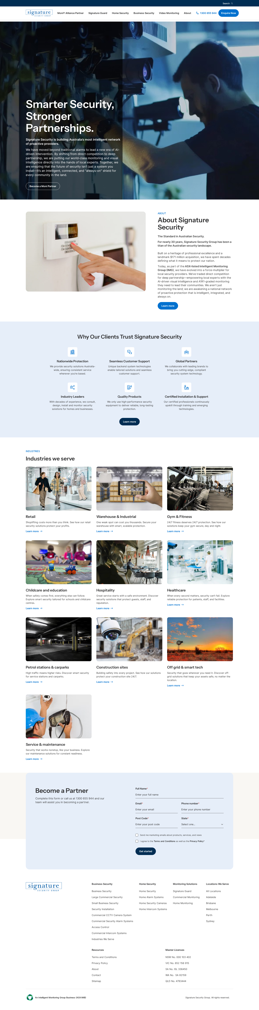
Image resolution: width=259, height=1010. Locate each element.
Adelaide (211, 897)
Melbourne (212, 909)
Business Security (144, 13)
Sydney (210, 921)
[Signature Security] (39, 13)
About (187, 13)
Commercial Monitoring (186, 897)
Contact (96, 975)
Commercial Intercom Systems (109, 933)
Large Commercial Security (107, 897)
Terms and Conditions (164, 841)
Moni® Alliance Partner (70, 13)
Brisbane (211, 903)
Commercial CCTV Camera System (112, 915)
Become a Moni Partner (43, 186)
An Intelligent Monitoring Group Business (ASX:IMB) (60, 997)
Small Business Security (105, 903)
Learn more (167, 305)
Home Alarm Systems (151, 897)
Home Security (120, 13)
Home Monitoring (183, 903)
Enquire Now (228, 13)
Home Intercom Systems (153, 909)
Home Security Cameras (153, 903)
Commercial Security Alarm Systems (112, 921)
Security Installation (103, 909)
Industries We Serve (103, 939)
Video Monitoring (169, 13)
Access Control (100, 927)
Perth (209, 915)
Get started (145, 851)
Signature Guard (97, 13)
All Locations (213, 891)
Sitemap (96, 981)
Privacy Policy (197, 841)
